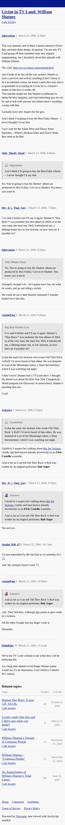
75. (3, 558)
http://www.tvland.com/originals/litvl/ (33, 67)
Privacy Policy (32, 808)
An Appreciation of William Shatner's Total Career (16, 775)
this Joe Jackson (52, 448)
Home (5, 801)
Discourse (21, 816)
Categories (18, 801)
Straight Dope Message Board (18, 3)
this (38, 612)
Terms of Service (11, 808)
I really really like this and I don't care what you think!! (18, 720)
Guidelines (33, 801)
